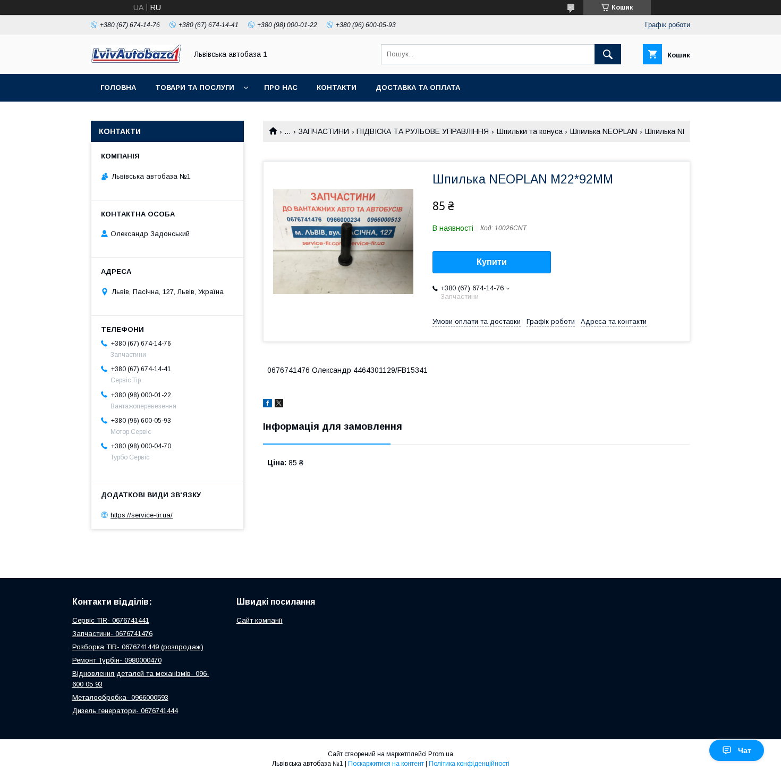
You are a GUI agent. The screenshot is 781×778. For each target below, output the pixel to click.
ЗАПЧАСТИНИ (324, 131)
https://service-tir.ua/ (142, 515)
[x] (279, 404)
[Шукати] (608, 54)
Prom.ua (440, 754)
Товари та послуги (194, 87)
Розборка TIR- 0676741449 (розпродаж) (137, 647)
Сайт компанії (259, 620)
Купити (492, 261)
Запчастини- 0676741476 (112, 634)
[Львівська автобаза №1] (136, 60)
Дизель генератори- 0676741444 (125, 711)
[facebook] (267, 404)
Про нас (281, 87)
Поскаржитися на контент (386, 763)
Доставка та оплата (418, 87)
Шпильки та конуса (530, 131)
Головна (118, 87)
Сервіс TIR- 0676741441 (110, 620)
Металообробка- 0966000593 (120, 697)
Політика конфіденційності (469, 763)
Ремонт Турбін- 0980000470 (117, 660)
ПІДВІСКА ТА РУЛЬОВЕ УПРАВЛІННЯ (422, 131)
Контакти (336, 87)
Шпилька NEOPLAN (603, 131)
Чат (744, 750)
